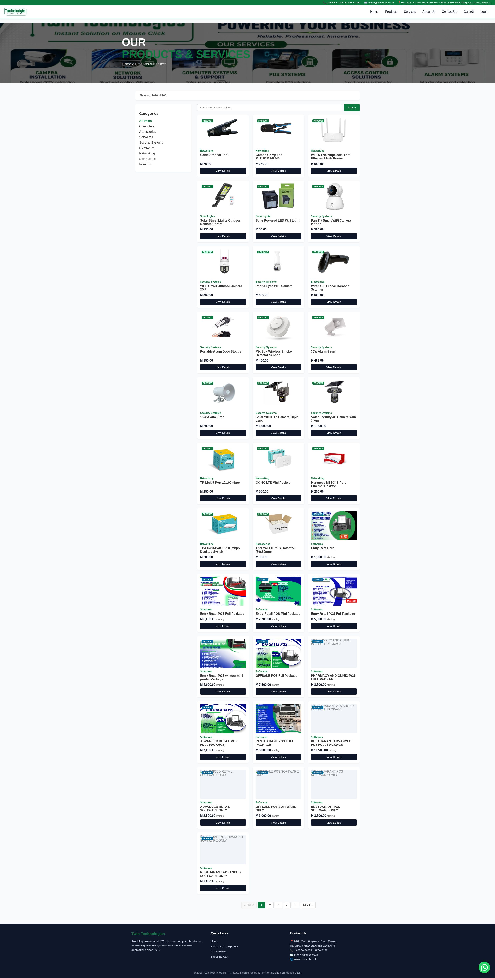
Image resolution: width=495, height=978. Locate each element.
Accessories (147, 131)
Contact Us (449, 11)
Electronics (146, 148)
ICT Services (218, 951)
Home (374, 11)
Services (410, 11)
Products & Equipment (224, 946)
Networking (147, 153)
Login (484, 11)
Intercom (145, 164)
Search (352, 107)
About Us (428, 11)
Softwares (146, 137)
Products (391, 11)
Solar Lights (147, 158)
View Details (223, 170)
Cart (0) (469, 11)
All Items (145, 121)
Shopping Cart (219, 956)
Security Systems (151, 142)
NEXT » (308, 905)
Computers (146, 126)
